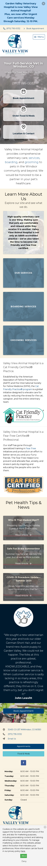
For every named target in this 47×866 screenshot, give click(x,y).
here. (23, 851)
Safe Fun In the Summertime (23, 548)
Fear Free (31, 448)
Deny (24, 861)
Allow (24, 856)
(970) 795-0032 (23, 83)
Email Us (12, 739)
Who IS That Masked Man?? (23, 520)
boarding (11, 162)
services (34, 157)
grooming (31, 162)
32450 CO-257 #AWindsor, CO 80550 (24, 729)
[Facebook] (23, 762)
